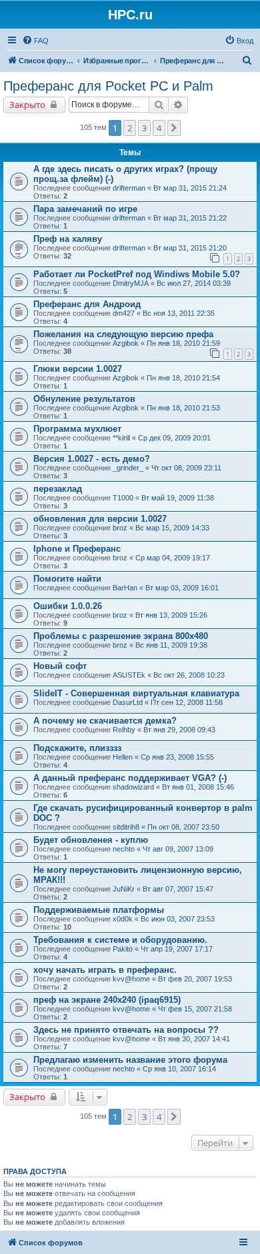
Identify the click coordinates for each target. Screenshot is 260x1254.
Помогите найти (67, 579)
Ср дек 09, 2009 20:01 (174, 438)
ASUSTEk (129, 675)
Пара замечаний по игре (85, 209)
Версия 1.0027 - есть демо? (91, 459)
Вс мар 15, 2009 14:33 (172, 528)
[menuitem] (35, 41)
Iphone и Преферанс (77, 549)
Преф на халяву (67, 239)
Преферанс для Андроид (87, 304)
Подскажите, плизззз (77, 748)
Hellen (123, 757)
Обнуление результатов (84, 399)
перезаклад (57, 489)
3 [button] (144, 128)
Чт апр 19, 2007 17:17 (177, 949)
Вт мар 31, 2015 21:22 (190, 218)
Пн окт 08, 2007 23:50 (183, 827)
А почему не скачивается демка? (105, 721)
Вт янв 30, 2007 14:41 (194, 1039)
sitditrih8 (126, 827)
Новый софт (60, 666)
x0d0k (123, 919)
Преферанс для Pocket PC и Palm (108, 86)
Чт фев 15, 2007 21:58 (195, 1009)
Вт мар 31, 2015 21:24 (190, 188)
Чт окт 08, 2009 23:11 (186, 468)
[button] (174, 128)
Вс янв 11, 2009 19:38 (171, 645)
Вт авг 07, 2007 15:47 (178, 889)
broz (120, 528)
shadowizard (133, 787)
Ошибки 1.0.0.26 (67, 606)
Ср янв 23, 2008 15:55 (177, 757)
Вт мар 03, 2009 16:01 (182, 588)
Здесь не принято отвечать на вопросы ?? (126, 1030)
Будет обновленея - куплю (90, 840)
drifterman (129, 188)
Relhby (124, 730)
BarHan (125, 588)
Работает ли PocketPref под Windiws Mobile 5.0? (136, 274)
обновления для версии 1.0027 (100, 519)
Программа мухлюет (77, 429)
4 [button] (159, 128)
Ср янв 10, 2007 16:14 (179, 1069)
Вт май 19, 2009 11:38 (177, 498)
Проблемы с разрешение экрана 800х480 (120, 636)
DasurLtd (128, 702)
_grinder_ (128, 468)
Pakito (123, 949)
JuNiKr (124, 889)
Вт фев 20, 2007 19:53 (195, 979)
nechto (124, 849)
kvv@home (131, 979)
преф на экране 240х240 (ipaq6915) (107, 1000)
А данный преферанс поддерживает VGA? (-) (130, 778)
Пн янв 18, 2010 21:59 (183, 343)
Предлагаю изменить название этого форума (130, 1060)
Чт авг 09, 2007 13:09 (178, 849)
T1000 (123, 498)
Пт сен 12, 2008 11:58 (187, 702)
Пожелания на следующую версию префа (123, 334)
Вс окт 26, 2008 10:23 (189, 675)
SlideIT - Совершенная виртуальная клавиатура (136, 693)
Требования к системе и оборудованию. (120, 940)
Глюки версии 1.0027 (77, 369)
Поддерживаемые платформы (98, 910)
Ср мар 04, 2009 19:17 (172, 558)
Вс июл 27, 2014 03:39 (194, 283)
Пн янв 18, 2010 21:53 (183, 408)
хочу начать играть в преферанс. (105, 970)
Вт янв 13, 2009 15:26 (171, 615)
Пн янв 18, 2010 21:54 (183, 378)
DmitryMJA (131, 283)
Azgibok (126, 343)
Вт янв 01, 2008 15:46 (198, 787)
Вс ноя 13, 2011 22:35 (179, 313)
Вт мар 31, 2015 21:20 (190, 248)
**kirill (121, 438)
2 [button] (129, 128)
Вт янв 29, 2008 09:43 (179, 730)
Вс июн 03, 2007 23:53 (178, 919)
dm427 (124, 313)
